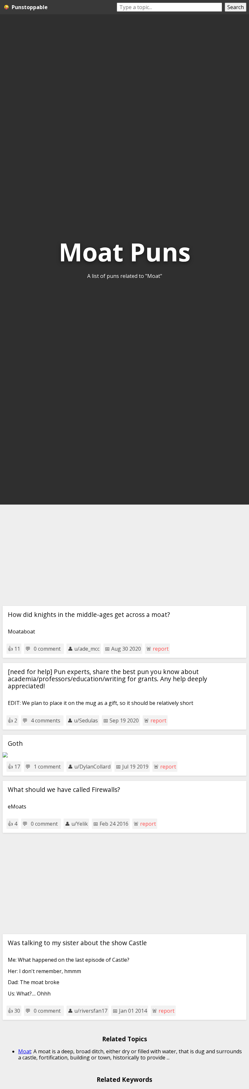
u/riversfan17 (90, 1010)
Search (235, 7)
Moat (24, 1051)
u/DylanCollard (92, 766)
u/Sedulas (86, 720)
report (161, 648)
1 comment (47, 766)
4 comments (45, 720)
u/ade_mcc (87, 648)
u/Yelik (79, 823)
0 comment (47, 648)
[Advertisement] (124, 555)
